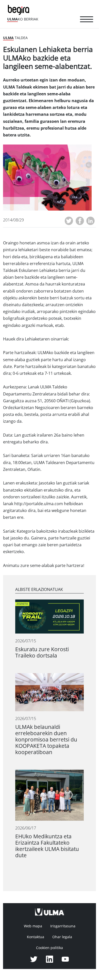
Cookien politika (49, 948)
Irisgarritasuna (62, 926)
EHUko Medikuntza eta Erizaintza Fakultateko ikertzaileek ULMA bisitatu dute (47, 846)
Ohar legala (62, 937)
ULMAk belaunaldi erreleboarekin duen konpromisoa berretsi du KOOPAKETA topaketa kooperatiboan (46, 739)
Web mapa (33, 926)
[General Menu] (86, 20)
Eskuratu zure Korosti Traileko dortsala (42, 652)
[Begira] (19, 9)
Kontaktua (35, 937)
